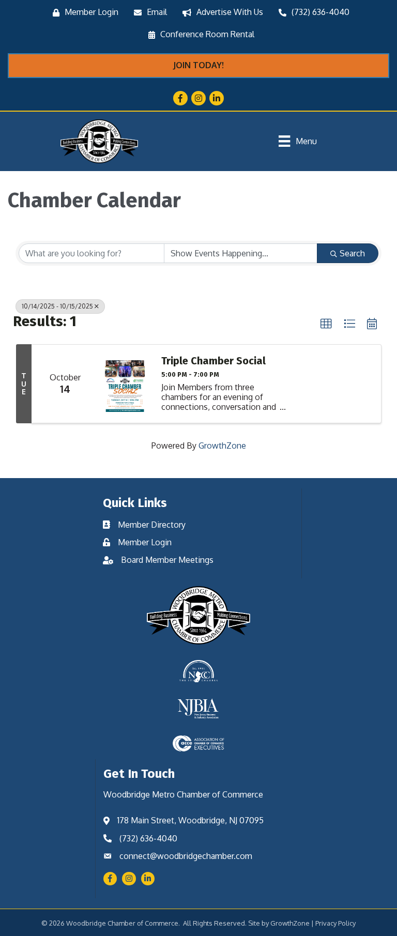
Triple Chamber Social (213, 360)
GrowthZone (222, 445)
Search (352, 253)
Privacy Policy (335, 923)
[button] (326, 324)
